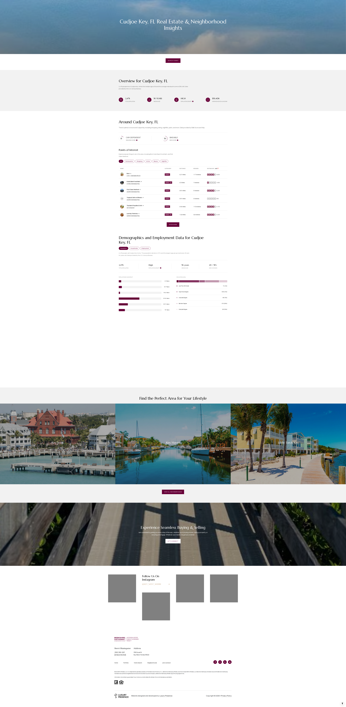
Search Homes (173, 60)
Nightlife (165, 161)
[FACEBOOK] (215, 662)
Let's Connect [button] (173, 541)
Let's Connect (166, 663)
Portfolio (126, 663)
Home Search (138, 663)
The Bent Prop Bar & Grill (134, 205)
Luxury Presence (166, 696)
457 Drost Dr (130, 208)
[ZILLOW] (230, 662)
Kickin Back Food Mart (133, 181)
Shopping (140, 161)
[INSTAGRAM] (220, 662)
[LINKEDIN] (225, 662)
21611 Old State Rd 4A (133, 175)
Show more (173, 224)
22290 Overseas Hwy (133, 192)
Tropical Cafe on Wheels (134, 197)
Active (148, 161)
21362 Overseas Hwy (133, 183)
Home (116, 663)
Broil (128, 173)
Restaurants (129, 161)
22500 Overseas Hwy (133, 216)
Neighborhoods (152, 663)
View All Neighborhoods (173, 492)
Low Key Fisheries (132, 213)
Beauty (156, 161)
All (121, 161)
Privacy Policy (226, 696)
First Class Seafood (133, 189)
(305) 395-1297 (119, 652)
